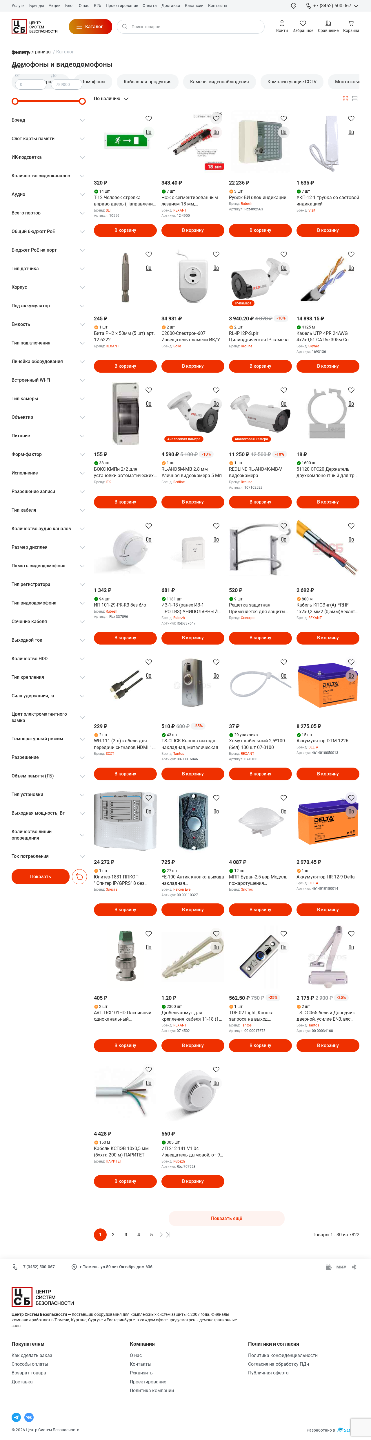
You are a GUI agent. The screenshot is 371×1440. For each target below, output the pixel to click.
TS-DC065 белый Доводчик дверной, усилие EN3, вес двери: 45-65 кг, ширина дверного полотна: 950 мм (326, 1016)
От (17, 75)
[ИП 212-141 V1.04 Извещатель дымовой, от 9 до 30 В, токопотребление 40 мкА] (192, 1092)
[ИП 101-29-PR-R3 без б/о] (125, 549)
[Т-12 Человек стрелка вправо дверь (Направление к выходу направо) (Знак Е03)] (125, 141)
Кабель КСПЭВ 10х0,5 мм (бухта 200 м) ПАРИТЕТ (121, 1152)
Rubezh (246, 204)
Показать (40, 876)
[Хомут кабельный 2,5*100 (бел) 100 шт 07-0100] (260, 685)
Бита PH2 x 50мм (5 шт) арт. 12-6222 (124, 336)
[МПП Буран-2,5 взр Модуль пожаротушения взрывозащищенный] (260, 821)
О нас (136, 1355)
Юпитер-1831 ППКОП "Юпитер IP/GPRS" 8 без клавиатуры (119, 880)
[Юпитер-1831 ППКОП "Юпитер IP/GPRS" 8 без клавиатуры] (125, 821)
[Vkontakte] (29, 1417)
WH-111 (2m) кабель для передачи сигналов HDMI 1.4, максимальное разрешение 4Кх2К (125, 744)
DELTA (313, 747)
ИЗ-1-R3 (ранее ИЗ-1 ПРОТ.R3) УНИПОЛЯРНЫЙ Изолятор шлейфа (189, 608)
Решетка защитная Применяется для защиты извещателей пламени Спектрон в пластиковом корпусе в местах (257, 608)
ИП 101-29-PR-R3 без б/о (120, 605)
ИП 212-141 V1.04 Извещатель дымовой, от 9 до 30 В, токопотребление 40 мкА (192, 1152)
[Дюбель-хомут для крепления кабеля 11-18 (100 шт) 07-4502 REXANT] (192, 956)
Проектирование (148, 1382)
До (54, 75)
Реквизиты (142, 1373)
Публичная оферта (268, 1373)
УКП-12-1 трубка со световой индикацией (328, 201)
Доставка (22, 1382)
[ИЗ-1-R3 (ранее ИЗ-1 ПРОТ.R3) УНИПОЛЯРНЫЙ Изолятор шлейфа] (192, 549)
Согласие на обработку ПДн (278, 1364)
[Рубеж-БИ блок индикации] (260, 141)
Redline (246, 346)
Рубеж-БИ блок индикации (257, 197)
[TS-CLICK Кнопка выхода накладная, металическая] (192, 685)
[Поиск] (124, 26)
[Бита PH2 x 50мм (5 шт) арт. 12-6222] (125, 277)
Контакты (140, 1364)
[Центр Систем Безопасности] (34, 26)
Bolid (177, 346)
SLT (108, 210)
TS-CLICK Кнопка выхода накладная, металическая (189, 744)
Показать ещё (226, 1218)
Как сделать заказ (32, 1355)
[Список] (354, 98)
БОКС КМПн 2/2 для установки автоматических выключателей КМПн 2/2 (124, 472)
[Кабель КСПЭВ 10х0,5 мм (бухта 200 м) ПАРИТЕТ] (125, 1092)
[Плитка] (345, 98)
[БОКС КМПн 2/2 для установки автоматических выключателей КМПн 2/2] (125, 413)
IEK (108, 482)
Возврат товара (29, 1373)
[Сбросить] (79, 876)
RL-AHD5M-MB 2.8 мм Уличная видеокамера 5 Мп (191, 472)
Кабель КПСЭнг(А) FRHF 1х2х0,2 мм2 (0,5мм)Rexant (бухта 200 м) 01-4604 (326, 608)
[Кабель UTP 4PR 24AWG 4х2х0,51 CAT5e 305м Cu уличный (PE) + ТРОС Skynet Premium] (328, 277)
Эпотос (247, 889)
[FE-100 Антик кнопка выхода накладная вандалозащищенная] (192, 821)
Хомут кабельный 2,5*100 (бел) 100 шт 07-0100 (257, 744)
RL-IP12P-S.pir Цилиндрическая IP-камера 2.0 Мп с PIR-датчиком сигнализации (259, 337)
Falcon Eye (181, 889)
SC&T (110, 754)
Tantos (178, 754)
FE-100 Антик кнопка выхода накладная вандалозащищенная (192, 880)
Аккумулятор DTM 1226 (322, 741)
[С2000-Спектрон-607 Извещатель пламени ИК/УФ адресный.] (192, 277)
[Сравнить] (148, 132)
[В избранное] (148, 118)
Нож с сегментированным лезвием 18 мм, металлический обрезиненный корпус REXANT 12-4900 (189, 201)
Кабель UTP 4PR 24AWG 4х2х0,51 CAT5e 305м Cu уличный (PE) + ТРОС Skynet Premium (327, 337)
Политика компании (152, 1390)
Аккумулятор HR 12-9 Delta (326, 877)
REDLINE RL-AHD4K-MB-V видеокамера (255, 472)
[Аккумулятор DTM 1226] (328, 685)
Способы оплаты (30, 1364)
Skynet (313, 346)
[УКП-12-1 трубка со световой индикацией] (328, 141)
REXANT (180, 210)
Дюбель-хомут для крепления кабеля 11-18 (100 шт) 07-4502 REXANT (192, 1016)
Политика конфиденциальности (283, 1355)
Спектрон (249, 618)
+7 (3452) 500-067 (38, 1266)
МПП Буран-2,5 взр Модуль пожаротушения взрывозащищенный (258, 880)
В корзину (125, 230)
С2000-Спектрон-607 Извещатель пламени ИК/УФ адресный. (192, 337)
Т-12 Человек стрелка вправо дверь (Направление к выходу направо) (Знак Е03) (124, 201)
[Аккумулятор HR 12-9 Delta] (328, 821)
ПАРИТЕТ (114, 1161)
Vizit (311, 210)
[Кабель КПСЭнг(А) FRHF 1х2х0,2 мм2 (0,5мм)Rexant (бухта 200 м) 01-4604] (328, 549)
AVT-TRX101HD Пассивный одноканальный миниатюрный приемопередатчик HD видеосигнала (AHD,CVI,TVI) (123, 1016)
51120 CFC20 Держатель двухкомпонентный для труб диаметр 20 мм (328, 472)
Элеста (111, 889)
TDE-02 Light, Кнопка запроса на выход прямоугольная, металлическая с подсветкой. (251, 1016)
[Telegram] (16, 1417)
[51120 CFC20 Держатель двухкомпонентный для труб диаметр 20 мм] (328, 413)
